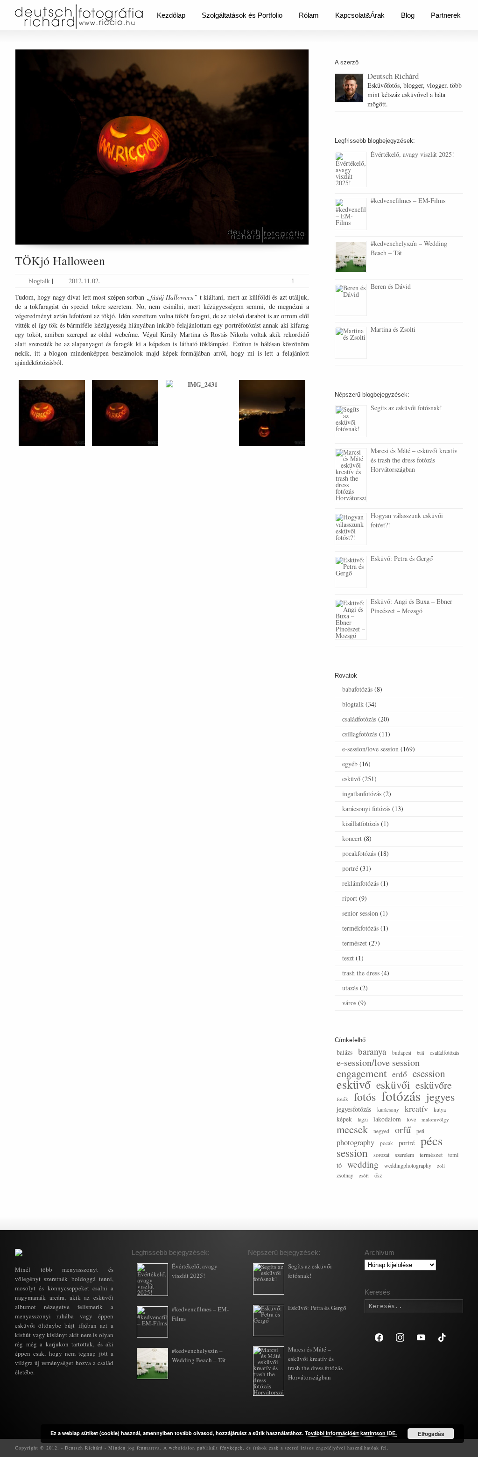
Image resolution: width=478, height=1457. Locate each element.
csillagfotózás (359, 733)
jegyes (440, 1096)
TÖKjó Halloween (60, 260)
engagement (362, 1073)
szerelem (404, 1154)
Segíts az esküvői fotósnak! (406, 407)
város (349, 1002)
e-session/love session (370, 748)
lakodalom (387, 1118)
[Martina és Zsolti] (351, 343)
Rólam (309, 15)
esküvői (393, 1084)
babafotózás (357, 689)
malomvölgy (435, 1119)
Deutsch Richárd (393, 75)
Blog (408, 15)
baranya (372, 1051)
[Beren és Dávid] (351, 300)
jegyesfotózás (354, 1109)
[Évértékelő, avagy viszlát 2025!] (351, 169)
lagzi (363, 1119)
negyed (381, 1131)
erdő (399, 1074)
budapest (401, 1052)
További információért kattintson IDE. (351, 1432)
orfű (403, 1129)
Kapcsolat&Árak (360, 15)
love (411, 1119)
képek (344, 1118)
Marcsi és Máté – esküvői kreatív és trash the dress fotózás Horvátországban (414, 460)
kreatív (416, 1108)
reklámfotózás (360, 883)
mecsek (352, 1129)
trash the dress (361, 972)
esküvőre (433, 1085)
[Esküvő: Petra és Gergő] (351, 572)
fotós (365, 1096)
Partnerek (446, 15)
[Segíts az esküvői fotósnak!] (351, 421)
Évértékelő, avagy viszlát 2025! (412, 154)
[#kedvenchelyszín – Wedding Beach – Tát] (351, 257)
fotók (342, 1098)
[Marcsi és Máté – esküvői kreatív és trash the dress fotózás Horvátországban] (351, 475)
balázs (344, 1052)
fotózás (401, 1095)
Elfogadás (431, 1433)
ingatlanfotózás (361, 793)
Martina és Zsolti (393, 329)
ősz (378, 1175)
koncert (352, 838)
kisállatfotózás (360, 823)
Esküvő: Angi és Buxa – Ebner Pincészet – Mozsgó (411, 606)
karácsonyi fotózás (366, 808)
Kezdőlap (171, 15)
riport (349, 898)
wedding (363, 1164)
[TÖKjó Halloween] (162, 147)
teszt (348, 957)
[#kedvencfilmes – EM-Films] (351, 214)
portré (350, 868)
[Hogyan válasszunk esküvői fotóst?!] (351, 529)
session (352, 1152)
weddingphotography (407, 1165)
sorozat (381, 1154)
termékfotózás (360, 928)
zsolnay (345, 1175)
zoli (441, 1165)
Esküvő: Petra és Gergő (402, 558)
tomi (453, 1154)
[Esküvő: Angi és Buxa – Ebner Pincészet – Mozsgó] (351, 619)
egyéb (350, 763)
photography (355, 1142)
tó (339, 1165)
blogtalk (39, 280)
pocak (386, 1143)
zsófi (364, 1175)
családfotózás (359, 718)
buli (420, 1053)
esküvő (351, 778)
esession (429, 1073)
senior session (360, 913)
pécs (432, 1140)
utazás (350, 987)
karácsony (388, 1109)
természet (354, 943)
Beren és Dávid (391, 286)
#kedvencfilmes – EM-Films (408, 200)
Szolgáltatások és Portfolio (242, 15)
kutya (440, 1109)
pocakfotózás (359, 853)
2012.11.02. (84, 280)
